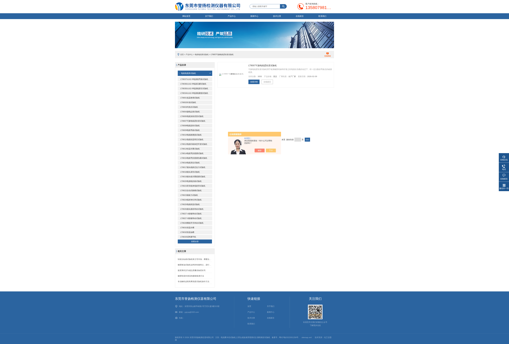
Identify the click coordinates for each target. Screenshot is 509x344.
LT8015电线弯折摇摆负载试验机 (193, 158)
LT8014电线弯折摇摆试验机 (191, 153)
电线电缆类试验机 (202, 55)
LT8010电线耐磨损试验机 (191, 135)
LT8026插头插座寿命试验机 (191, 209)
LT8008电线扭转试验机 (190, 126)
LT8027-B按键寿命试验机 (191, 218)
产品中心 (232, 16)
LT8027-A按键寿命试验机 (191, 214)
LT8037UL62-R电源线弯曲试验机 (194, 79)
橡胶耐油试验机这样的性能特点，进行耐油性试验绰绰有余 (195, 265)
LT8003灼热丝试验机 (189, 107)
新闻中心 (254, 16)
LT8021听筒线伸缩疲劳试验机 (192, 186)
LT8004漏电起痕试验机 (190, 112)
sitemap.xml (307, 337)
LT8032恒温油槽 (187, 232)
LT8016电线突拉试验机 (190, 163)
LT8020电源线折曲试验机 (191, 181)
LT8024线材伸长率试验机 (191, 200)
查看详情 (254, 82)
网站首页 (186, 16)
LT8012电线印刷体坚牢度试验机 (193, 144)
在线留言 (300, 16)
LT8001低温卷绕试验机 (190, 98)
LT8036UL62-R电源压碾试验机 (193, 84)
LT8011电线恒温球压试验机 (191, 139)
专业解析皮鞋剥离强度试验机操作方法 (193, 281)
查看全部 (195, 241)
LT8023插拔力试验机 (189, 195)
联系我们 (322, 16)
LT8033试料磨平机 (188, 237)
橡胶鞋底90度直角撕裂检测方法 (191, 276)
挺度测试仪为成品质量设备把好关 (192, 270)
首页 (182, 55)
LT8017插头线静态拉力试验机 (192, 167)
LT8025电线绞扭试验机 (190, 204)
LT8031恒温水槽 (187, 228)
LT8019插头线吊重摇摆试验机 (192, 177)
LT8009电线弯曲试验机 (190, 130)
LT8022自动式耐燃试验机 (191, 190)
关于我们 (209, 16)
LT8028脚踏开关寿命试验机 (191, 223)
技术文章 (277, 16)
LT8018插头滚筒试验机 (190, 172)
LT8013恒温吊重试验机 (190, 149)
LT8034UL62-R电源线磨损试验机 (194, 93)
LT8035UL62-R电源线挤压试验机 (194, 88)
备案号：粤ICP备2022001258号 (285, 337)
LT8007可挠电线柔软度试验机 (192, 121)
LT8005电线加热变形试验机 (191, 116)
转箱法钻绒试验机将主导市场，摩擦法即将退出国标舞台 (195, 259)
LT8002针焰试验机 (188, 102)
